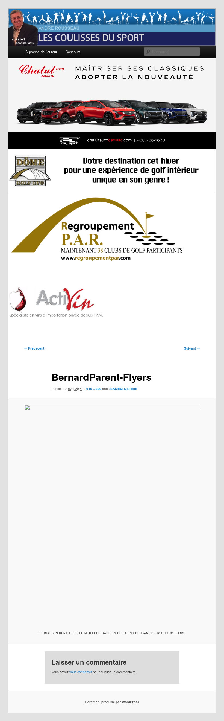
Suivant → (192, 348)
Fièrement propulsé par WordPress (112, 701)
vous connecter (80, 671)
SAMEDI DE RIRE (123, 388)
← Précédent (34, 348)
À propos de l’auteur (41, 51)
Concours (73, 51)
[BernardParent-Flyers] (112, 514)
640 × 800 (93, 388)
